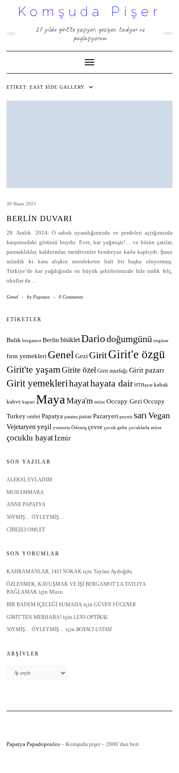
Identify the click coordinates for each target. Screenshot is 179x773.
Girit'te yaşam (33, 369)
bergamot (31, 340)
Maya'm (79, 400)
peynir (126, 416)
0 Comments (71, 296)
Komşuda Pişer (90, 11)
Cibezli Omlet (26, 530)
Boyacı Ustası (94, 629)
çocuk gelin (115, 427)
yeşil (44, 427)
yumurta (61, 427)
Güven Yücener (115, 605)
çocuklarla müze (145, 427)
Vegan (159, 415)
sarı (140, 415)
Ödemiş (78, 427)
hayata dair (111, 383)
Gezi (81, 356)
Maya (50, 399)
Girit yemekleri (37, 383)
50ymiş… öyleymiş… (35, 517)
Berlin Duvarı (39, 218)
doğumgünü (129, 339)
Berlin (51, 339)
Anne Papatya (26, 504)
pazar (85, 416)
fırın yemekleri (26, 356)
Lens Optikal (90, 617)
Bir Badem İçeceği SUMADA (44, 605)
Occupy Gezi (124, 401)
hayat (79, 383)
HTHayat (143, 385)
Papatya (52, 416)
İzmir (62, 438)
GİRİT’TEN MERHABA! (34, 617)
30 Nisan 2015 (21, 203)
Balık (14, 339)
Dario (93, 338)
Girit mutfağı (112, 371)
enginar (161, 340)
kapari (28, 402)
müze (99, 402)
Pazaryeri (105, 416)
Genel (12, 296)
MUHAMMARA (25, 492)
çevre (95, 426)
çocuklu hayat (30, 437)
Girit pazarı (146, 370)
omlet (33, 416)
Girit (98, 355)
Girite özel (79, 369)
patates (71, 416)
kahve (14, 402)
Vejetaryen (21, 426)
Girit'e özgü (136, 354)
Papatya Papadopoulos (33, 744)
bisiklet (70, 339)
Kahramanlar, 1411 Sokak (44, 571)
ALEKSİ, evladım (29, 480)
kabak (161, 385)
